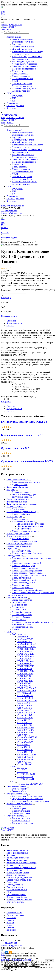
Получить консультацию (12, 117)
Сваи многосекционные (23, 627)
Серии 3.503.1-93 (25, 695)
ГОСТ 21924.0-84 (25, 661)
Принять (49, 961)
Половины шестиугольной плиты (27, 590)
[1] (2, 268)
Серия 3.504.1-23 (25, 742)
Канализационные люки (23, 521)
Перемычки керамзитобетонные (27, 553)
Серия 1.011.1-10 (25, 698)
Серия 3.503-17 (24, 735)
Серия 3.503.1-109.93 (27, 737)
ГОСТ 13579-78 (24, 651)
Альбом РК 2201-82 (26, 644)
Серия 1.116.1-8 (24, 705)
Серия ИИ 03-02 (24, 764)
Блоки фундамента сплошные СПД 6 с (24, 421)
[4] (8, 268)
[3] (6, 268)
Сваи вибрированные (22, 612)
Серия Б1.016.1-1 (25, 757)
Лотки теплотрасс (20, 538)
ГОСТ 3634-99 (24, 676)
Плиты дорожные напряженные (27, 570)
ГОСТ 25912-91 (24, 668)
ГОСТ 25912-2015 (25, 666)
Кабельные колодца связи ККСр (21, 511)
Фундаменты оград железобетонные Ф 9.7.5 (27, 461)
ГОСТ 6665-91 (24, 678)
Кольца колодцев (9, 316)
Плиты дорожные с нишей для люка (29, 575)
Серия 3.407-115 (24, 722)
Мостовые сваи (19, 602)
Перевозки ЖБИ (14, 912)
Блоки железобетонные (17, 487)
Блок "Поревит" (19, 789)
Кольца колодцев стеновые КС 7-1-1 (22, 435)
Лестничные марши (21, 820)
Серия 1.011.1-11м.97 (27, 700)
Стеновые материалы (16, 786)
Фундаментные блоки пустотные (27, 796)
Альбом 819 (22, 637)
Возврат (10, 922)
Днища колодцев (20, 519)
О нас (9, 925)
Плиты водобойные (21, 514)
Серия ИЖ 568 (24, 762)
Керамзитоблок (19, 791)
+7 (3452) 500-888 (9, 210)
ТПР (14, 767)
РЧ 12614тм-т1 (24, 693)
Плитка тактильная (21, 811)
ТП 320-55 (22, 769)
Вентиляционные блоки (18, 499)
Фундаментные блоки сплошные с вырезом (32, 801)
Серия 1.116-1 (23, 703)
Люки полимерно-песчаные (30, 526)
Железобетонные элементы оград (22, 504)
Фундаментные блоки (17, 794)
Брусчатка (16, 806)
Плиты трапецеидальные (23, 583)
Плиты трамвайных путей (24, 580)
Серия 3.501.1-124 (25, 732)
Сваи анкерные (19, 610)
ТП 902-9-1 (22, 771)
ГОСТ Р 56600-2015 (26, 690)
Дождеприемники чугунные (30, 524)
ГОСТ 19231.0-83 (25, 656)
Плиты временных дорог (23, 565)
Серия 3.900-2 (23, 747)
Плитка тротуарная (21, 813)
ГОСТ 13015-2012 (25, 649)
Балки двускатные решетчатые (26, 482)
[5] (10, 268)
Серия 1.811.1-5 (24, 715)
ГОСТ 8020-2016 (25, 681)
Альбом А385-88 (25, 639)
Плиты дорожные (15, 556)
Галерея (10, 927)
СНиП (10, 632)
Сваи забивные (19, 619)
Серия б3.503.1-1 (25, 759)
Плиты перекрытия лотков (24, 541)
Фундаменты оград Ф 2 (15, 448)
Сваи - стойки (18, 607)
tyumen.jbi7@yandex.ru (11, 213)
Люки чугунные (24, 529)
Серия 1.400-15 (24, 710)
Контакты (11, 917)
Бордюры (11, 489)
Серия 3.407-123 (24, 725)
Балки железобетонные (17, 480)
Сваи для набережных (22, 617)
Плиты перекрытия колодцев (25, 531)
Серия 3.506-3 (23, 744)
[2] (4, 268)
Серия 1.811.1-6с (25, 717)
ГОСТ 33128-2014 (25, 671)
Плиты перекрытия (15, 595)
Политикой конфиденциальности (19, 963)
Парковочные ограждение (19, 546)
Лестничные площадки (22, 823)
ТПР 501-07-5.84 (25, 776)
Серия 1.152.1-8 (24, 708)
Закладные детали (15, 506)
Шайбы (15, 629)
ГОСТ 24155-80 (24, 663)
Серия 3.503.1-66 (25, 740)
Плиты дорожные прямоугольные (27, 573)
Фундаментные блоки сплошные (27, 798)
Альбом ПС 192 (24, 641)
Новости (11, 920)
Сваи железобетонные (17, 597)
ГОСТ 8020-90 (24, 686)
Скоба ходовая (18, 509)
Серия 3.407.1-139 (25, 727)
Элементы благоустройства (19, 803)
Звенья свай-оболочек (22, 600)
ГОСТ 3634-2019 (25, 673)
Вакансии (11, 930)
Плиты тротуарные (21, 585)
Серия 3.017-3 (23, 720)
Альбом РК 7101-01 (26, 646)
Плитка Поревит (19, 808)
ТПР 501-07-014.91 (26, 774)
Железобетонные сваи (17, 502)
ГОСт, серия (17, 634)
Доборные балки (19, 484)
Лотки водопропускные (18, 533)
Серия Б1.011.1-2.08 (26, 754)
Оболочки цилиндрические (19, 543)
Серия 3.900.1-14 (25, 749)
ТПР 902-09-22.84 (25, 779)
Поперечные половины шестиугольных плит (33, 592)
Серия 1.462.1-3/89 (26, 713)
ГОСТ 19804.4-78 (25, 659)
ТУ (13, 781)
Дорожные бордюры (21, 492)
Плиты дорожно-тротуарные (25, 568)
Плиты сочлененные (21, 578)
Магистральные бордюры (24, 494)
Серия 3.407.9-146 (25, 730)
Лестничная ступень (21, 818)
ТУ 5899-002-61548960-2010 (30, 784)
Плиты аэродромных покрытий (26, 563)
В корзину (6, 297)
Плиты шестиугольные (22, 587)
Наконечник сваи (20, 605)
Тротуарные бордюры (22, 497)
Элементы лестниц (15, 816)
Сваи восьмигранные (22, 614)
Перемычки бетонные (22, 551)
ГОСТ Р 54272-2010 (26, 688)
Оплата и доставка (15, 915)
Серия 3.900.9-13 (25, 752)
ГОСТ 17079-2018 (25, 654)
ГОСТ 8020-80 (24, 683)
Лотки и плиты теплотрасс (19, 536)
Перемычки (12, 548)
